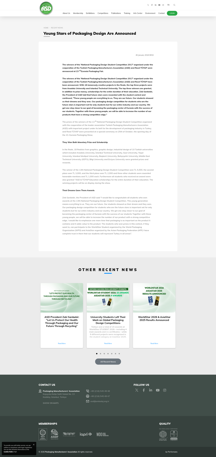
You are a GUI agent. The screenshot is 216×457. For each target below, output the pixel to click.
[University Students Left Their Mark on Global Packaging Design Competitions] (108, 298)
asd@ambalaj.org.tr (99, 401)
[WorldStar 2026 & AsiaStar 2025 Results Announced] (154, 298)
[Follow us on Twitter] (148, 4)
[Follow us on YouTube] (159, 4)
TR (168, 5)
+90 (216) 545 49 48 (100, 391)
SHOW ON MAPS (51, 403)
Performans (172, 452)
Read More (62, 343)
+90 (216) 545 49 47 (100, 396)
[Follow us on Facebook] (151, 4)
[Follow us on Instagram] (163, 4)
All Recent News (108, 361)
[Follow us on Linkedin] (155, 4)
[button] (97, 354)
